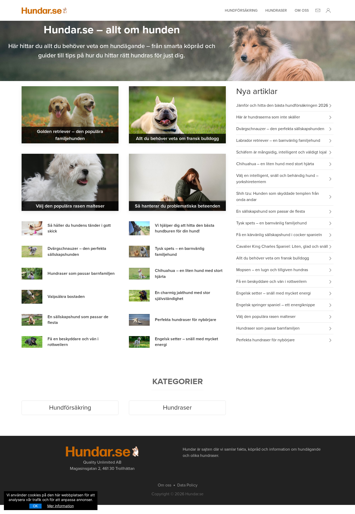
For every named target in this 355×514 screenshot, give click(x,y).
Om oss (302, 10)
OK (35, 506)
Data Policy (187, 485)
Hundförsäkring (241, 10)
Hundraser (276, 10)
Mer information (60, 506)
